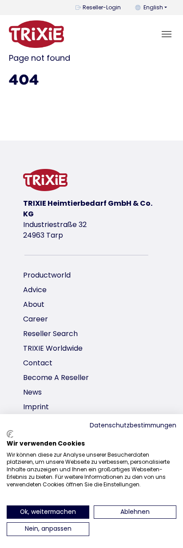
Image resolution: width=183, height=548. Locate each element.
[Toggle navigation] (166, 34)
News (32, 392)
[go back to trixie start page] (36, 34)
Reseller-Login (102, 7)
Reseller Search (50, 334)
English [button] (153, 7)
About (33, 304)
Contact (37, 363)
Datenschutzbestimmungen (133, 425)
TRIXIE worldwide (53, 348)
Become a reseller (56, 377)
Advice (35, 290)
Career (35, 319)
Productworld (47, 275)
